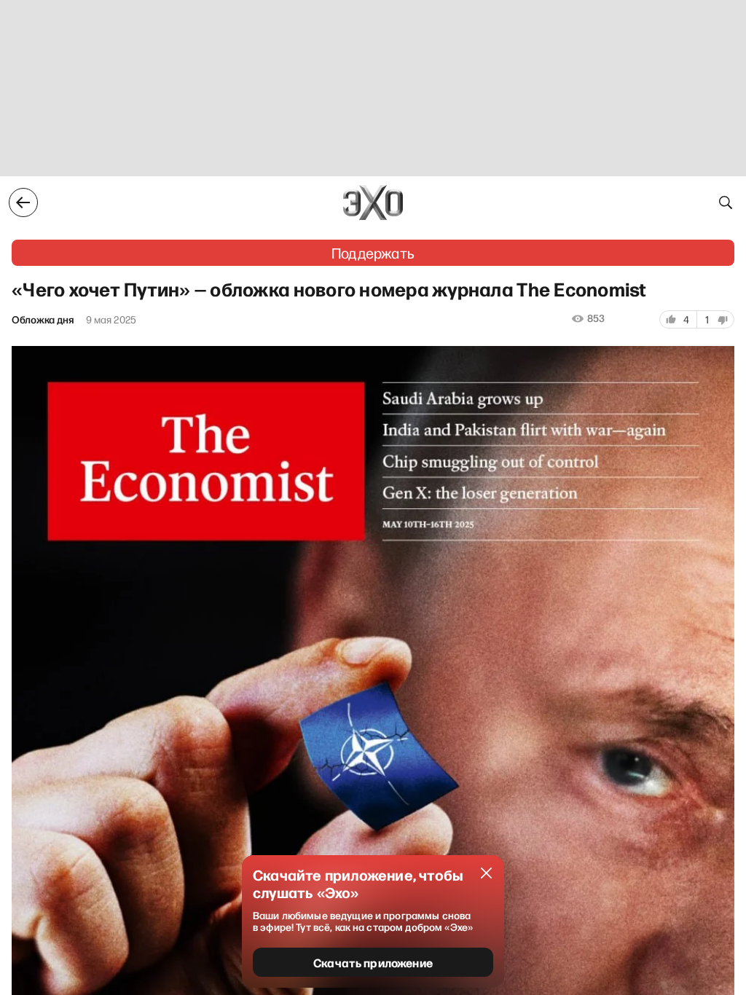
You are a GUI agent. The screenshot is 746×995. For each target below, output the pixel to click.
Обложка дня (43, 320)
